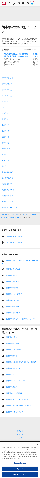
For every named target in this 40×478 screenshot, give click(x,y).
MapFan (4, 215)
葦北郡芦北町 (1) (8, 178)
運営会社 (20, 431)
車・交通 (25, 215)
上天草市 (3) (6, 149)
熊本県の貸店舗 (11, 275)
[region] (20, 459)
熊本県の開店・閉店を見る (15, 236)
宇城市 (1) (5, 154)
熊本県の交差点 (11, 337)
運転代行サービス (16, 217)
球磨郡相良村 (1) (8, 196)
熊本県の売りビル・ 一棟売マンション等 (20, 319)
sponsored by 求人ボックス (31, 49)
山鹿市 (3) (5, 131)
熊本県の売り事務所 (13, 312)
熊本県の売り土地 (12, 300)
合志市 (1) (5, 166)
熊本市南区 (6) (7, 95)
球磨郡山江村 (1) (8, 202)
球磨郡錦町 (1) (7, 184)
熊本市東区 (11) (7, 84)
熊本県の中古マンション (14, 288)
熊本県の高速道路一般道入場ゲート (18, 405)
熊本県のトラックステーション (17, 399)
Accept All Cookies (20, 474)
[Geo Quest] (32, 3)
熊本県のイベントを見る (15, 242)
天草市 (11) (6, 160)
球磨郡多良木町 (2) (8, 190)
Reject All (20, 469)
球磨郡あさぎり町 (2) (9, 207)
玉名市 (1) (5, 125)
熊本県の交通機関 (12, 343)
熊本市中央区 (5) (8, 78)
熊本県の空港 (11, 374)
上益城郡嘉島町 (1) (8, 172)
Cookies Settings (20, 463)
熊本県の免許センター (14, 368)
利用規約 (20, 434)
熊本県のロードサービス (14, 349)
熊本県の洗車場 (11, 356)
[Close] (37, 444)
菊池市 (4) (5, 137)
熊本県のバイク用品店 (14, 393)
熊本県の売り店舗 (12, 306)
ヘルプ (20, 438)
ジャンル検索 (14, 215)
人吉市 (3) (5, 113)
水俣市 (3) (5, 119)
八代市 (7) (5, 107)
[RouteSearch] (14, 3)
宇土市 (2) (5, 143)
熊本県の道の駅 (11, 387)
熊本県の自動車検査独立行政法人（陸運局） (21, 362)
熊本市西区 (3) (7, 90)
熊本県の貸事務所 (12, 281)
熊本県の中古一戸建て (14, 294)
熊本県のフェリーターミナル (16, 381)
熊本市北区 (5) (7, 101)
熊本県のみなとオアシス (14, 412)
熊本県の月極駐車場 (13, 269)
